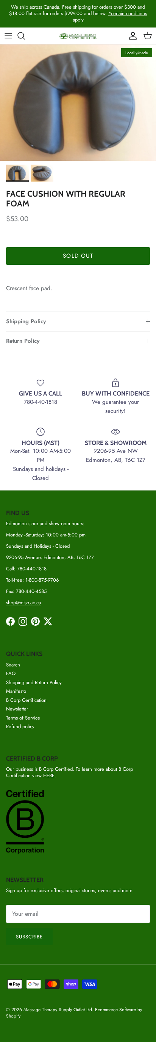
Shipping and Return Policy (34, 682)
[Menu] (8, 36)
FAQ (11, 673)
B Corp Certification (26, 700)
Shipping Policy (26, 321)
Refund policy (20, 726)
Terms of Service (23, 717)
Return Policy (22, 341)
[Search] (25, 36)
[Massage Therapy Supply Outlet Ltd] (78, 36)
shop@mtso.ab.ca (23, 602)
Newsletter (17, 708)
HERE (49, 775)
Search (13, 664)
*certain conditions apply (110, 16)
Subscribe (29, 936)
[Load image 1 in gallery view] (78, 102)
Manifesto (16, 691)
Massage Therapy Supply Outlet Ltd (57, 1009)
